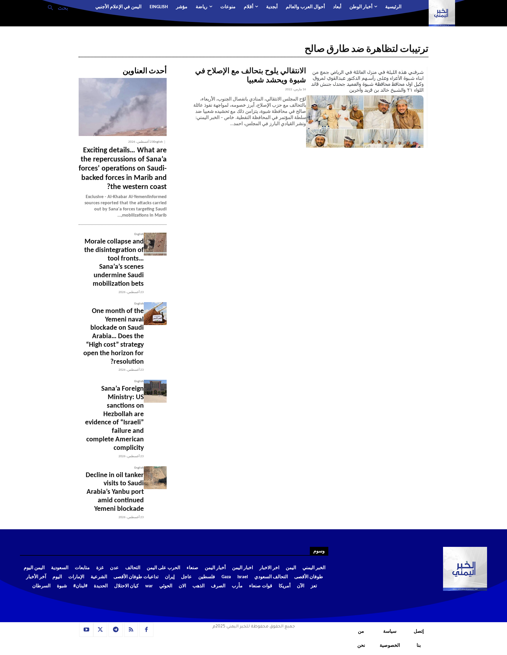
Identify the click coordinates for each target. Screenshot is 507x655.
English (158, 142)
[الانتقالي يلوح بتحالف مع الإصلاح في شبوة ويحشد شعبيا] (367, 107)
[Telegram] (116, 630)
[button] (55, 7)
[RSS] (131, 630)
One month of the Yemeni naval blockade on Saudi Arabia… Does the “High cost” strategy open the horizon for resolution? (113, 336)
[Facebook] (146, 630)
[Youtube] (86, 630)
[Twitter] (100, 630)
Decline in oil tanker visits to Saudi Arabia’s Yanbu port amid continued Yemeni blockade (115, 492)
